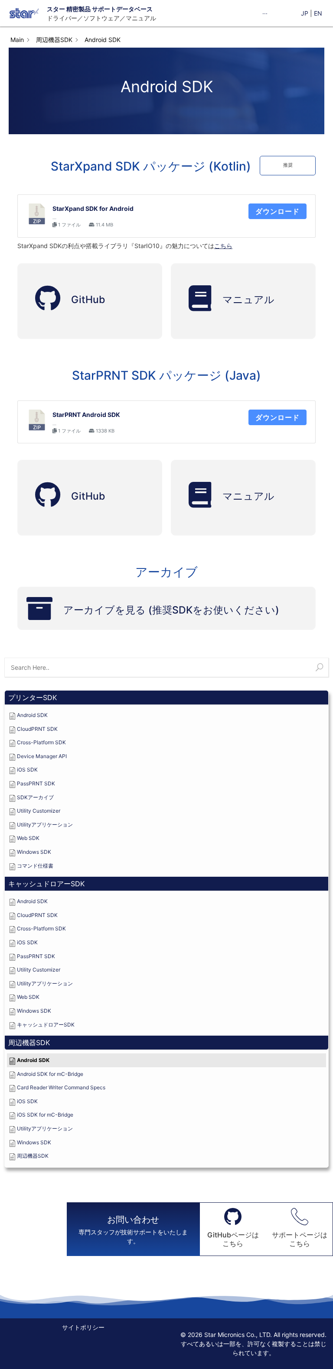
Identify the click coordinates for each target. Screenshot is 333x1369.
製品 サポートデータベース (115, 9)
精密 (71, 9)
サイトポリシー (83, 1327)
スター (56, 9)
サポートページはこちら (299, 1238)
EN (318, 13)
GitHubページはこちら (233, 1238)
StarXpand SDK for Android (93, 208)
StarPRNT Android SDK (86, 414)
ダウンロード (277, 211)
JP (304, 13)
